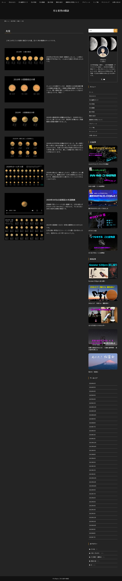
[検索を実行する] (115, 30)
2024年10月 (92, 415)
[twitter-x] (102, 79)
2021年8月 (92, 533)
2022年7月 (92, 494)
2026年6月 (92, 383)
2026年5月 (92, 387)
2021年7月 (92, 537)
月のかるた (92, 96)
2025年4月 (92, 399)
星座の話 (95, 561)
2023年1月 (92, 474)
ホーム (91, 92)
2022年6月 (92, 498)
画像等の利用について (95, 120)
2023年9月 (92, 450)
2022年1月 (92, 513)
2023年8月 (92, 454)
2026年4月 (92, 391)
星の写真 (91, 112)
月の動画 (91, 108)
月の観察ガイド (93, 100)
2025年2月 (92, 403)
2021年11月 (92, 521)
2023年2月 (92, 470)
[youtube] (104, 79)
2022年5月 (92, 502)
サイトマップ (93, 131)
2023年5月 (92, 462)
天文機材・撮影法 (98, 557)
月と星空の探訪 (61, 10)
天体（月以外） (97, 553)
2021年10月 (92, 525)
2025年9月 (92, 395)
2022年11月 (92, 482)
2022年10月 (92, 486)
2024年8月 (92, 423)
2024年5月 (92, 431)
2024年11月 (92, 411)
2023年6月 (92, 458)
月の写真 (91, 104)
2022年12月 (92, 478)
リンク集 (91, 127)
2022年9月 (92, 490)
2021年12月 (92, 517)
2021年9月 (92, 529)
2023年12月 (92, 443)
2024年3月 (92, 435)
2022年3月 (92, 510)
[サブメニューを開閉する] (115, 100)
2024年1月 (92, 439)
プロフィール (93, 124)
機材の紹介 (92, 116)
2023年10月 (92, 446)
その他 (94, 549)
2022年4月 (92, 506)
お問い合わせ (93, 135)
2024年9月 (92, 419)
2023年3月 (92, 466)
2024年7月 (92, 427)
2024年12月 (92, 407)
